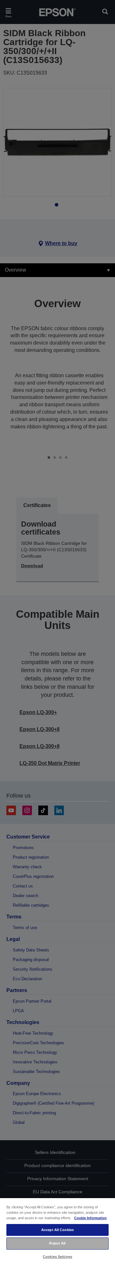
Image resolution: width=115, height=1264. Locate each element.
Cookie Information (90, 1218)
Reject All (57, 1243)
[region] (57, 1230)
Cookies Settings (57, 1257)
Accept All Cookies (57, 1230)
